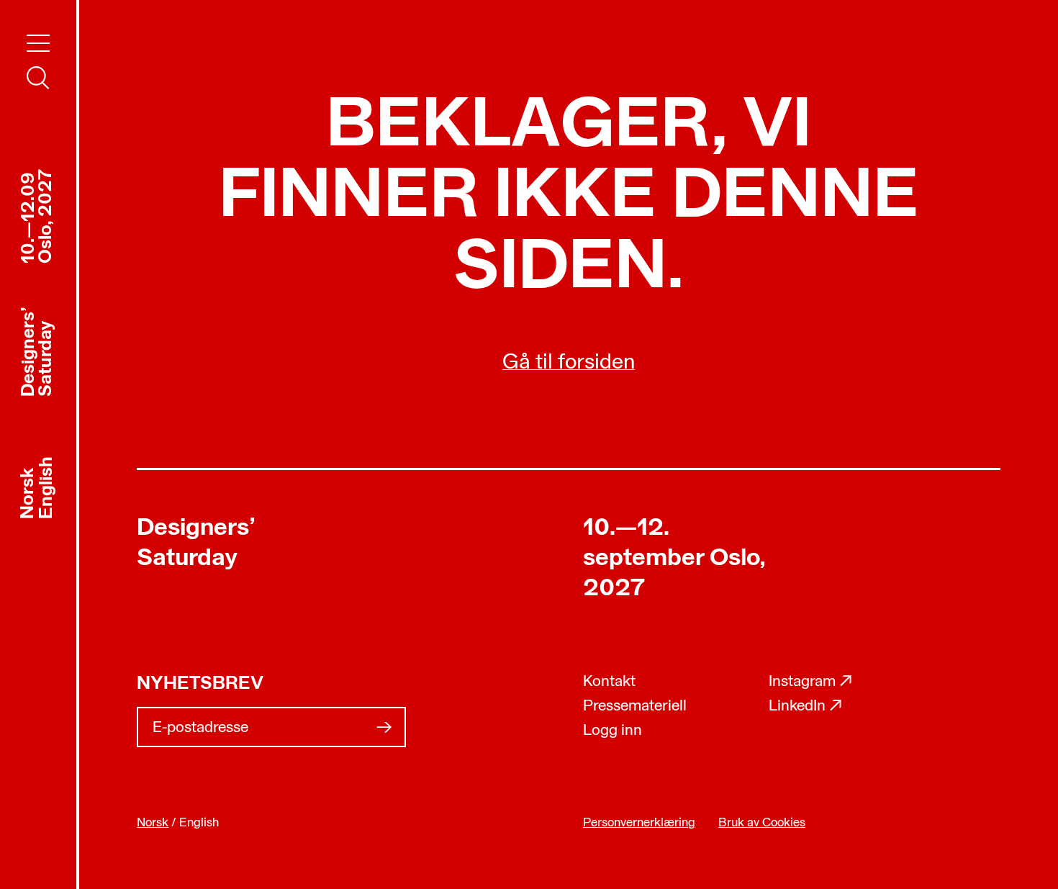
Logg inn (612, 731)
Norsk (28, 492)
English (47, 487)
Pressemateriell (635, 706)
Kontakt (609, 682)
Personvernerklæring (639, 823)
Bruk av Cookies (761, 823)
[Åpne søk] (38, 77)
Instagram (811, 682)
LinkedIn (806, 706)
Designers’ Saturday (196, 543)
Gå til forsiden (568, 363)
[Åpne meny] (38, 43)
